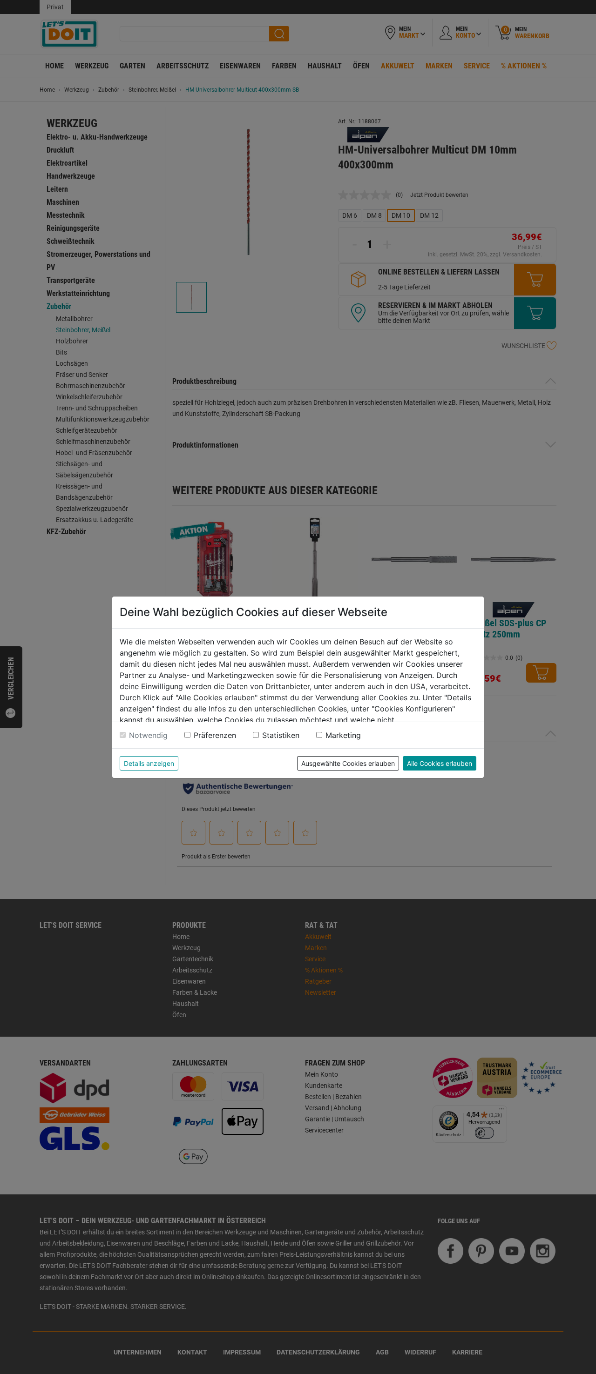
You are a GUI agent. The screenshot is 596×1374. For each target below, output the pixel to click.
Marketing (343, 735)
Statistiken (280, 735)
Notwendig (148, 735)
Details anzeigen (149, 763)
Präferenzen (215, 735)
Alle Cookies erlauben (439, 763)
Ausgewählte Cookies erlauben (348, 763)
